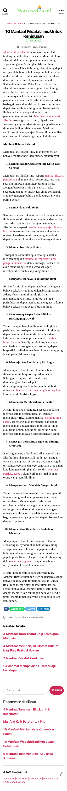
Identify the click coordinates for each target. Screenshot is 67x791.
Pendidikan (18, 23)
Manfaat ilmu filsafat (16, 52)
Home (9, 23)
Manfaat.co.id (19, 772)
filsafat (25, 617)
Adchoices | (9, 778)
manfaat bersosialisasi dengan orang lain (36, 390)
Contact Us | (36, 778)
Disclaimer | (22, 778)
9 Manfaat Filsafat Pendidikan (24, 658)
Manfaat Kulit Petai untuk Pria (24, 721)
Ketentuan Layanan (15, 782)
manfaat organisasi (22, 561)
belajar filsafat (14, 617)
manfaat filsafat (36, 617)
